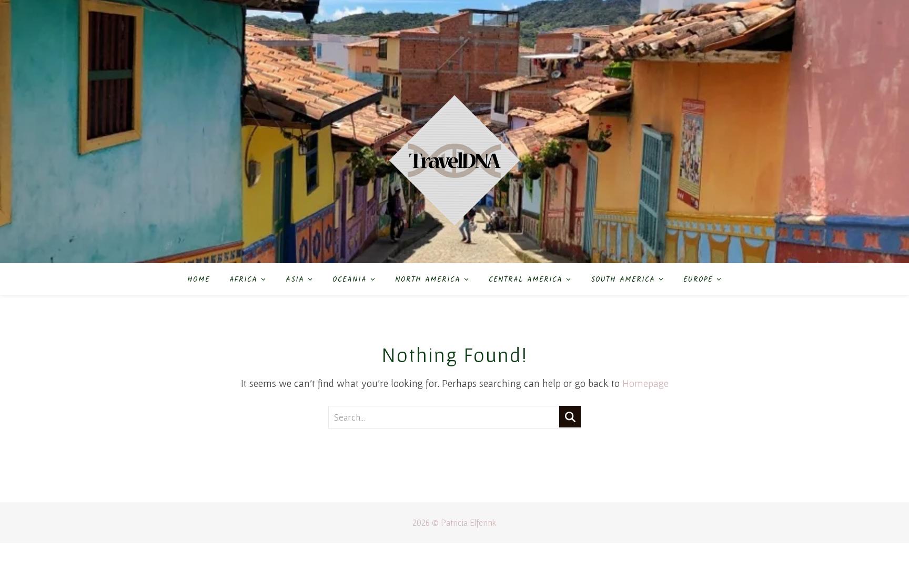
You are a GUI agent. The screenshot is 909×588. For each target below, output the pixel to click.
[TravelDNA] (454, 131)
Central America (525, 279)
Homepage (645, 383)
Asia (295, 279)
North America (427, 279)
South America (623, 279)
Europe (698, 279)
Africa (243, 279)
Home (198, 279)
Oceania (349, 279)
